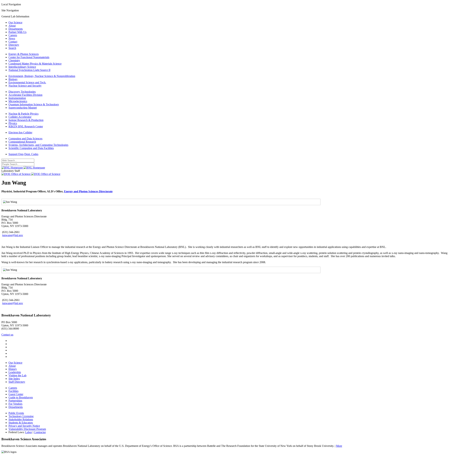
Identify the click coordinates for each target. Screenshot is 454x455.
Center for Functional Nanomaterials (29, 57)
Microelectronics (18, 101)
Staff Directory (17, 381)
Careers (13, 35)
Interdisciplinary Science (22, 66)
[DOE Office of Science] (30, 174)
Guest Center (16, 394)
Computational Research (22, 141)
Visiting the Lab (17, 375)
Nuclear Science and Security (25, 85)
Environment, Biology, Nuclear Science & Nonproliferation (42, 76)
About (12, 25)
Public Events (16, 413)
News (12, 38)
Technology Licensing (21, 416)
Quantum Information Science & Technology (34, 104)
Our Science (15, 22)
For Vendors (15, 403)
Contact (13, 41)
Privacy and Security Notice (24, 425)
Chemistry (14, 60)
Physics (13, 123)
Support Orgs (16, 154)
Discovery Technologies (22, 91)
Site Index (14, 378)
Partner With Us (17, 32)
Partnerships (15, 400)
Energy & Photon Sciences (24, 54)
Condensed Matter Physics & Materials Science (35, 63)
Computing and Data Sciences (25, 138)
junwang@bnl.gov (12, 235)
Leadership (15, 372)
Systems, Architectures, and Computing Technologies (38, 144)
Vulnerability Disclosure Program (27, 429)
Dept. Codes (31, 154)
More (339, 445)
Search (12, 48)
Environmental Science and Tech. (27, 82)
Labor (28, 432)
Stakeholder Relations (21, 419)
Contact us (7, 334)
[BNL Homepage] (23, 167)
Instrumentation (17, 98)
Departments (16, 28)
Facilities (13, 391)
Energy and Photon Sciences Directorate (88, 191)
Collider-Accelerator (20, 116)
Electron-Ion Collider (20, 132)
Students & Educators (21, 422)
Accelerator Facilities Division (25, 94)
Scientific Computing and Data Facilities (31, 148)
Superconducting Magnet (23, 107)
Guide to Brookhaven (21, 397)
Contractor (40, 432)
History (13, 369)
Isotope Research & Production (26, 120)
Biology (13, 79)
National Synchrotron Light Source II (29, 70)
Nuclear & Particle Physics (23, 113)
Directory (14, 44)
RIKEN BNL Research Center (26, 126)
